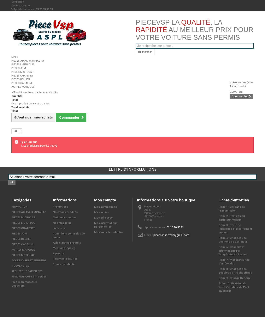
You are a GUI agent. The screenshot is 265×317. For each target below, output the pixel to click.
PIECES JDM (18, 68)
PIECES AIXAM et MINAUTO (27, 60)
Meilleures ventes (64, 217)
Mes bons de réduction (109, 232)
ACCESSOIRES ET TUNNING (28, 260)
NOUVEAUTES (20, 265)
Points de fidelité (64, 264)
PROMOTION (19, 206)
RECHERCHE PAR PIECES (26, 271)
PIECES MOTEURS (22, 255)
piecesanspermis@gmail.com (171, 235)
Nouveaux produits (65, 212)
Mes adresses (103, 217)
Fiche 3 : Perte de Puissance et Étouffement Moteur (235, 229)
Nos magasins (62, 222)
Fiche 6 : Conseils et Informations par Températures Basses (232, 250)
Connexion (17, 1)
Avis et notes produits (67, 242)
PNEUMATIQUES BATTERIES (29, 276)
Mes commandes (105, 206)
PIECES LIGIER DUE (22, 64)
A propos (59, 253)
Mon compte (105, 200)
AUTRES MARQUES (23, 86)
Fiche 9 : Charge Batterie (234, 278)
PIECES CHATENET (22, 75)
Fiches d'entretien (233, 200)
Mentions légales (64, 248)
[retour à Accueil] (16, 131)
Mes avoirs (101, 212)
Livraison (59, 228)
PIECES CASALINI (21, 83)
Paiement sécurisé (65, 258)
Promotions (60, 206)
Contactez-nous (20, 5)
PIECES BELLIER (20, 79)
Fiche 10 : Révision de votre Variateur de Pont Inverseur (233, 287)
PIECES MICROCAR (22, 71)
